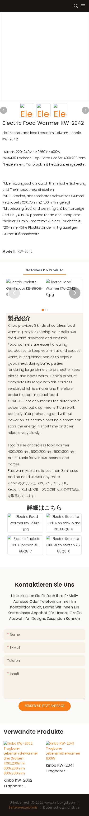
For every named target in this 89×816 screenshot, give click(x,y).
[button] (74, 293)
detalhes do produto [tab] (45, 270)
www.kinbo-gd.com (60, 802)
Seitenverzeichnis (23, 807)
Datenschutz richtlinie (61, 807)
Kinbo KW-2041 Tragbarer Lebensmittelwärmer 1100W (65, 768)
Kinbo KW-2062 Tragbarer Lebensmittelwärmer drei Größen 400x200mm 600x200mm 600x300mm (23, 783)
